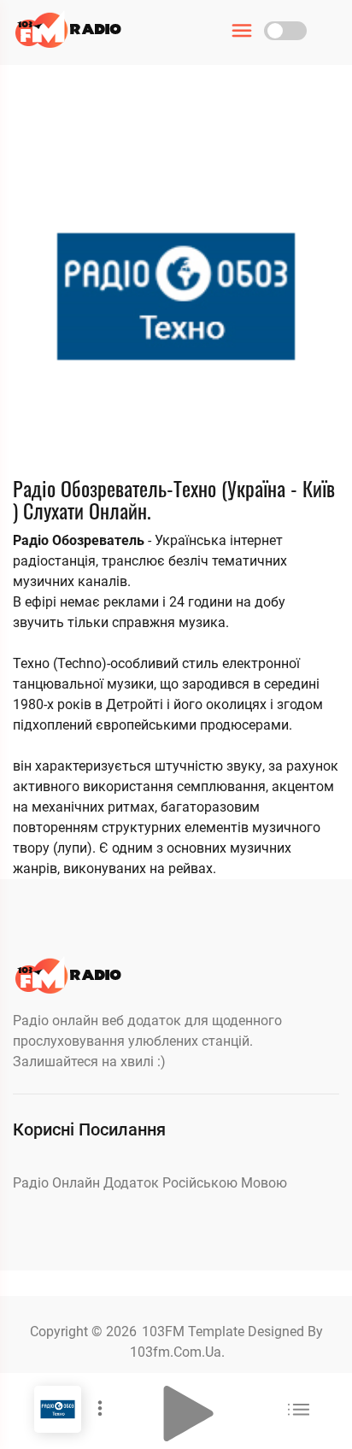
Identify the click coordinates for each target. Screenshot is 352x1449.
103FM (165, 1331)
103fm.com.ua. (177, 1352)
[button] (189, 1414)
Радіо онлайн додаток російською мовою (150, 1183)
